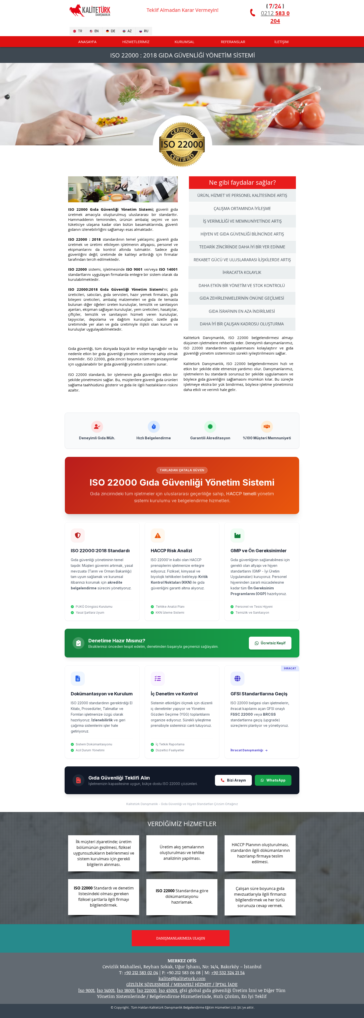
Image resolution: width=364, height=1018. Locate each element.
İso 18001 (125, 990)
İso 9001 (86, 990)
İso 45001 (168, 990)
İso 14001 (105, 990)
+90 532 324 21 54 (228, 972)
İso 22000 (146, 990)
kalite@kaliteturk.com (182, 978)
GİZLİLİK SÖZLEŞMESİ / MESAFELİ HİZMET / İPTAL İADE (181, 984)
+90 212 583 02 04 (141, 972)
